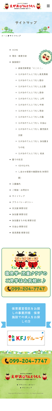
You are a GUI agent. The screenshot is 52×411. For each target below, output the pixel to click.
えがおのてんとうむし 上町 (31, 98)
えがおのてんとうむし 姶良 (31, 153)
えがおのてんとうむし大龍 (31, 116)
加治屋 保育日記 (20, 214)
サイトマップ (18, 196)
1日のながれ (24, 165)
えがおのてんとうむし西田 (31, 92)
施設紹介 (16, 61)
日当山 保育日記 (20, 226)
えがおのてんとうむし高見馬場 (33, 74)
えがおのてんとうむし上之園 (32, 86)
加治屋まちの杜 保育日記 (24, 220)
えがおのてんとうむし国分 (31, 80)
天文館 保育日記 (20, 208)
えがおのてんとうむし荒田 (31, 110)
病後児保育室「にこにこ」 (31, 68)
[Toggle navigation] (48, 6)
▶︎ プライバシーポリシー (26, 385)
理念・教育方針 (19, 55)
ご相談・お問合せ (20, 189)
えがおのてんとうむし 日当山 (32, 122)
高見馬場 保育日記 (21, 232)
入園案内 (16, 183)
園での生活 (17, 159)
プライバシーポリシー (22, 202)
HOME (15, 49)
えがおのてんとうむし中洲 (31, 104)
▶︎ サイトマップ (26, 388)
